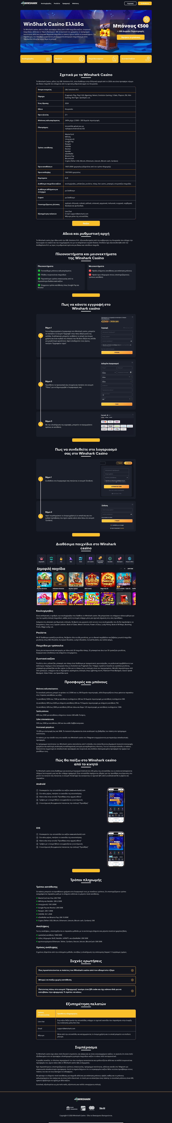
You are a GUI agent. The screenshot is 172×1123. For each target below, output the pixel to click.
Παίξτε (86, 223)
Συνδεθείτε (145, 3)
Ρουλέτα (57, 3)
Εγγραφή (130, 3)
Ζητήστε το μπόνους (131, 37)
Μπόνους (75, 3)
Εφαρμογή (66, 3)
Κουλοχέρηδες (46, 3)
